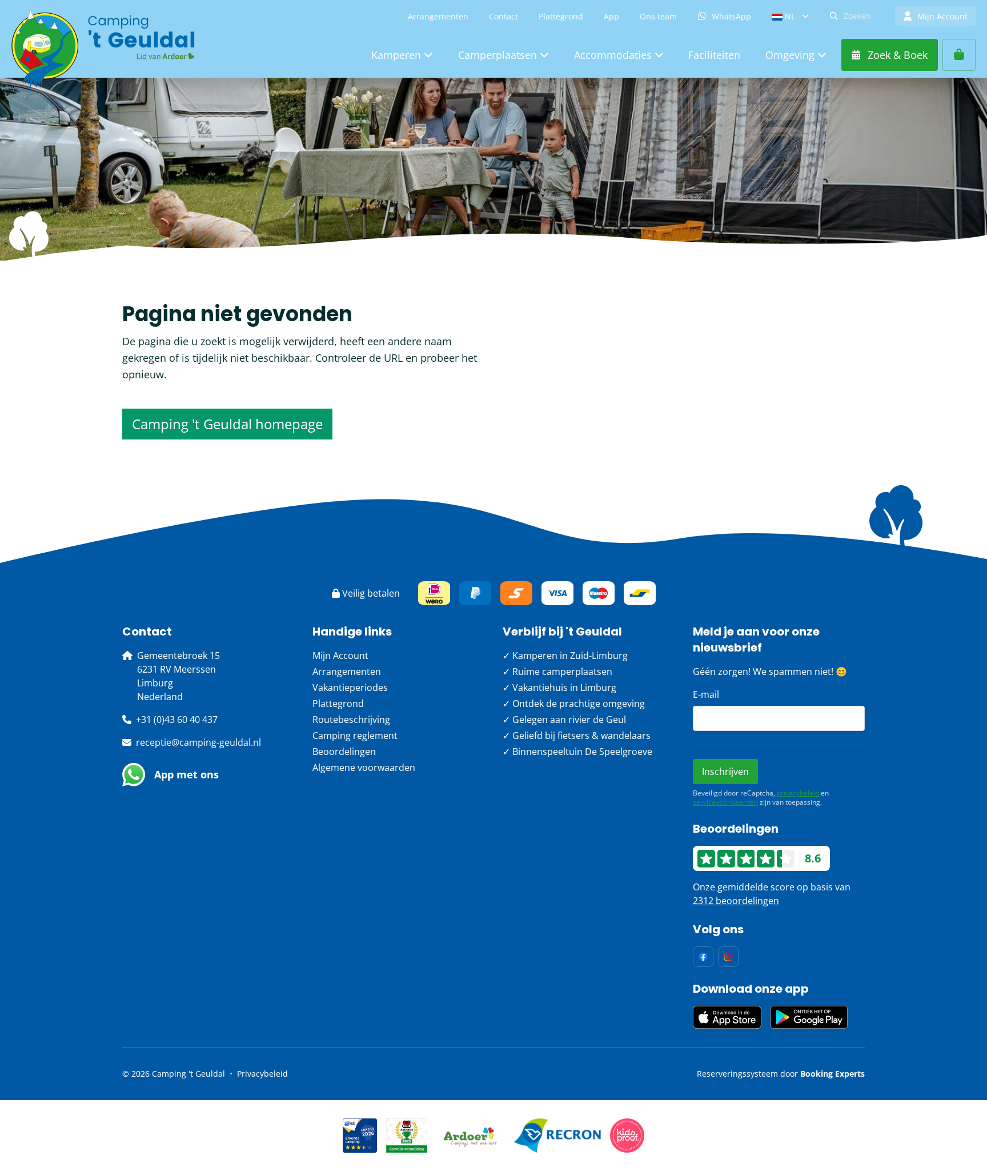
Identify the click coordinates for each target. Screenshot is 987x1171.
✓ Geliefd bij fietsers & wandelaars (577, 735)
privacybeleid (798, 793)
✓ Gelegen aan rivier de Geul (564, 719)
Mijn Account (340, 655)
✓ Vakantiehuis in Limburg (559, 687)
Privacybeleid (262, 1073)
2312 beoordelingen (736, 900)
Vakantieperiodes (350, 687)
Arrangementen (346, 671)
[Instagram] (728, 956)
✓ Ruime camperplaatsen (557, 671)
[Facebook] (703, 956)
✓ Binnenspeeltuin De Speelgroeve (577, 751)
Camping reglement (355, 735)
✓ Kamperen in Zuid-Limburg (565, 655)
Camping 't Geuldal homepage (227, 423)
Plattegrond (338, 703)
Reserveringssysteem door (781, 1073)
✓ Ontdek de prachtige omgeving (574, 703)
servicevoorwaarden (725, 802)
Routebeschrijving (351, 719)
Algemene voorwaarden (363, 767)
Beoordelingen (344, 751)
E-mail (706, 694)
